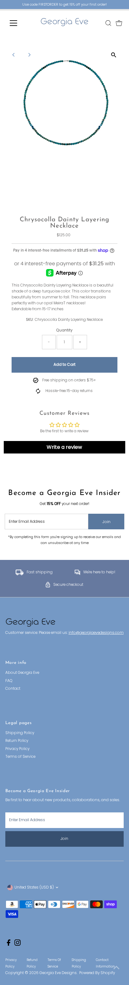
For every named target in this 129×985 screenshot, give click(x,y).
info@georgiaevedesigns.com (96, 632)
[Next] (29, 54)
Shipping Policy (19, 732)
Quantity (64, 330)
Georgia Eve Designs (58, 972)
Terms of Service (20, 756)
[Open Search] (108, 23)
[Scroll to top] (116, 968)
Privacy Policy (17, 748)
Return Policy (16, 740)
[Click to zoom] (113, 55)
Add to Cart (64, 364)
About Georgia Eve (22, 672)
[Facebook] (8, 944)
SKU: (30, 319)
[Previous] (13, 54)
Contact (12, 688)
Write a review (64, 447)
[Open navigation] (19, 23)
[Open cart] (119, 23)
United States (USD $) (34, 887)
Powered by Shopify (97, 972)
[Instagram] (17, 944)
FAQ (9, 680)
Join (106, 522)
